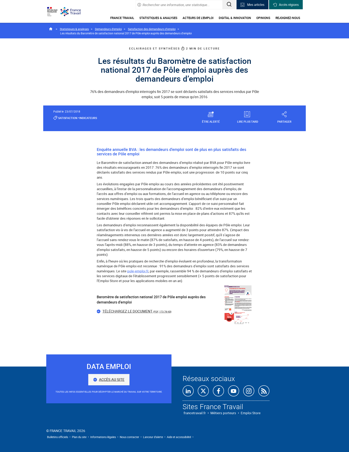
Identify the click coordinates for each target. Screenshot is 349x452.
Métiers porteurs (223, 413)
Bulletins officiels (57, 437)
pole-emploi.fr (137, 271)
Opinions (263, 18)
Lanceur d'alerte (153, 437)
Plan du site (79, 437)
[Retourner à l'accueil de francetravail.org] (73, 11)
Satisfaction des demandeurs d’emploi (152, 29)
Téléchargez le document (136, 311)
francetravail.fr (195, 413)
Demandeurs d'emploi (108, 29)
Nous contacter (129, 437)
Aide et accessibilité (179, 437)
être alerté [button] (211, 121)
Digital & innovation (235, 18)
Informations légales (103, 437)
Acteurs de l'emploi (198, 18)
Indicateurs (88, 118)
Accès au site (111, 379)
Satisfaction (67, 118)
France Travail (122, 18)
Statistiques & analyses (158, 18)
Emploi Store (251, 413)
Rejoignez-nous (287, 18)
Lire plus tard (247, 121)
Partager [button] (284, 121)
